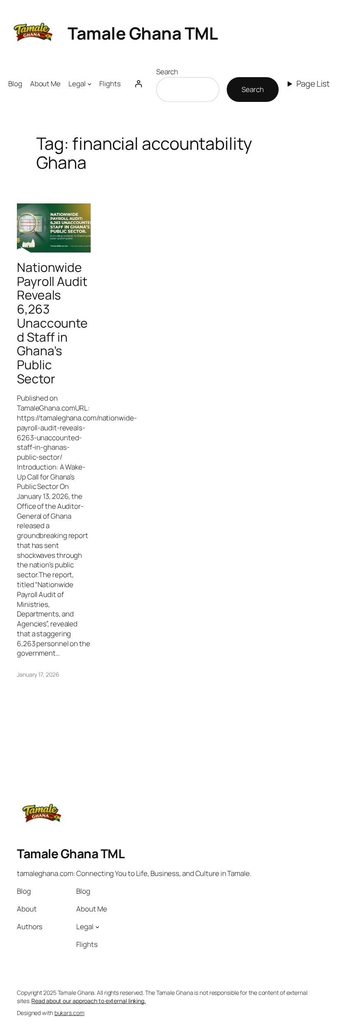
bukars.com (69, 1013)
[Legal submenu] (89, 84)
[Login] (138, 83)
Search (167, 71)
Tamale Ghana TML (143, 33)
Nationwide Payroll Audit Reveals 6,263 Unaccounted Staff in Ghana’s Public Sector (52, 322)
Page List (313, 83)
